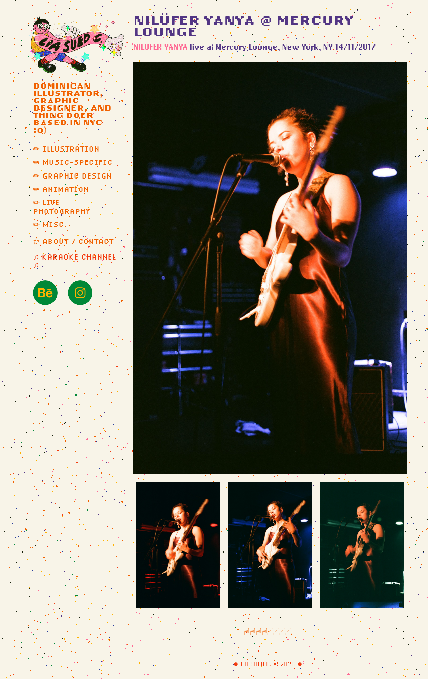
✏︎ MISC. (50, 224)
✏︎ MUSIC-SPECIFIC (72, 162)
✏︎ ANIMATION (61, 189)
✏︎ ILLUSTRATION (66, 149)
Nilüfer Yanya (160, 47)
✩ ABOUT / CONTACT (73, 241)
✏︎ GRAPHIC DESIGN (72, 176)
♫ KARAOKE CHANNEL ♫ (74, 261)
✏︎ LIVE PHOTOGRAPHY (61, 207)
